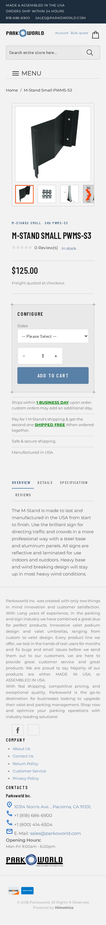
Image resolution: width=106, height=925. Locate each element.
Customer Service (29, 771)
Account (61, 33)
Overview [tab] (21, 482)
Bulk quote (79, 33)
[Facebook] (18, 729)
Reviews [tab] (23, 494)
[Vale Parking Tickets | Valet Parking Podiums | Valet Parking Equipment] (25, 33)
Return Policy (25, 763)
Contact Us (23, 756)
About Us (21, 748)
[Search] (90, 52)
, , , (52, 806)
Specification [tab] (73, 482)
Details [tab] (45, 482)
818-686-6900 (18, 18)
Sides (22, 325)
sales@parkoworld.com (60, 18)
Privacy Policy (26, 778)
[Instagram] (33, 729)
